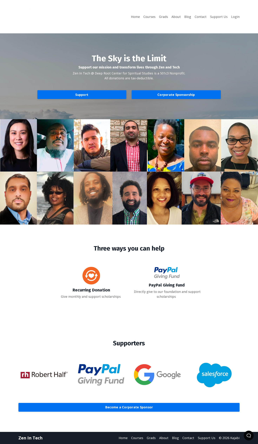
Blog (187, 17)
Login (235, 17)
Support (81, 95)
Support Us (219, 17)
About (176, 17)
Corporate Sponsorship (176, 95)
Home (135, 17)
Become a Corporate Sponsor (129, 407)
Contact (201, 17)
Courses (149, 17)
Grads (163, 17)
